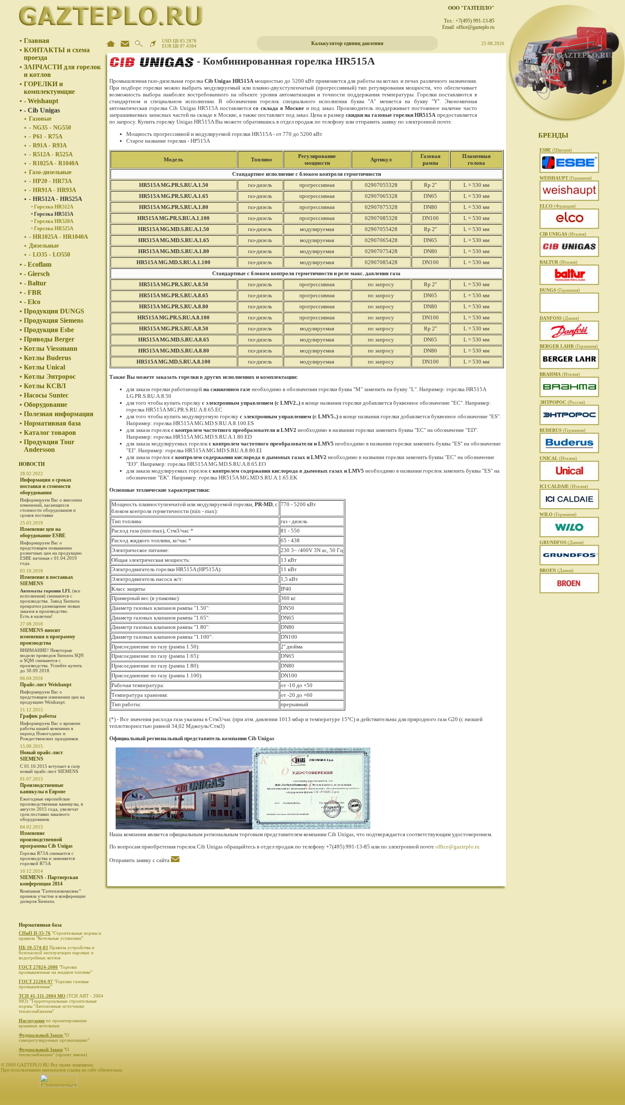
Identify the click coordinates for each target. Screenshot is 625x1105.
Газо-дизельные (50, 172)
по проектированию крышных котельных (53, 1023)
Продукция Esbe (49, 329)
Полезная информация (59, 413)
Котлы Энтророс (50, 376)
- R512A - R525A (51, 154)
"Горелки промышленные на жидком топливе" (56, 969)
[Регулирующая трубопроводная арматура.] (569, 591)
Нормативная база (52, 423)
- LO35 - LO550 (49, 254)
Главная (36, 40)
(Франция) (558, 206)
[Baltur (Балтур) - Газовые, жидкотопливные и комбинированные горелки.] (569, 283)
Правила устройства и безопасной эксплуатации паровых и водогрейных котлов (56, 952)
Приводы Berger (49, 339)
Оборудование (45, 404)
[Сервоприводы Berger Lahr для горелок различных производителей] (569, 367)
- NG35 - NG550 (50, 127)
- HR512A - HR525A (55, 199)
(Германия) (566, 177)
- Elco (32, 301)
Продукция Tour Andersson (49, 445)
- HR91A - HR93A (52, 190)
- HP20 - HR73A (50, 181)
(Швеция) (556, 149)
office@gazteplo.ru (457, 846)
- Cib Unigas (42, 110)
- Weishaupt (41, 100)
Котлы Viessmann (50, 348)
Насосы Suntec (46, 395)
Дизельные (44, 245)
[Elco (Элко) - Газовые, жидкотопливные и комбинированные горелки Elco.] (569, 227)
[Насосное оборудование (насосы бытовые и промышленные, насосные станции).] (569, 563)
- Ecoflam (37, 264)
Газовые (40, 119)
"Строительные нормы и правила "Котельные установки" (60, 935)
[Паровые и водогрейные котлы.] (569, 423)
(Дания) (559, 318)
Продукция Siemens (53, 320)
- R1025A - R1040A (54, 163)
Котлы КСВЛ (45, 385)
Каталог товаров (50, 432)
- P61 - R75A (45, 136)
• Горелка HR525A (52, 228)
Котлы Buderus (47, 357)
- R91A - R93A (48, 145)
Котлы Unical (44, 367)
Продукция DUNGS (54, 311)
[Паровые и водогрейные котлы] (569, 507)
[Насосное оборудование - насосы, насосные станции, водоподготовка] (569, 535)
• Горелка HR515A (52, 214)
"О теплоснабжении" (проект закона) (53, 1052)
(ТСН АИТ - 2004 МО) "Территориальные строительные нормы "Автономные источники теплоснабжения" (61, 1003)
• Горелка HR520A (52, 221)
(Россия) (562, 402)
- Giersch (37, 273)
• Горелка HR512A (52, 207)
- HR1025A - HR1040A (58, 237)
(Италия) (563, 234)
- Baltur (35, 283)
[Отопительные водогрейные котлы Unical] (569, 479)
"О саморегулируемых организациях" (55, 1037)
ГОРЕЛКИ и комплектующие (49, 87)
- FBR (33, 292)
